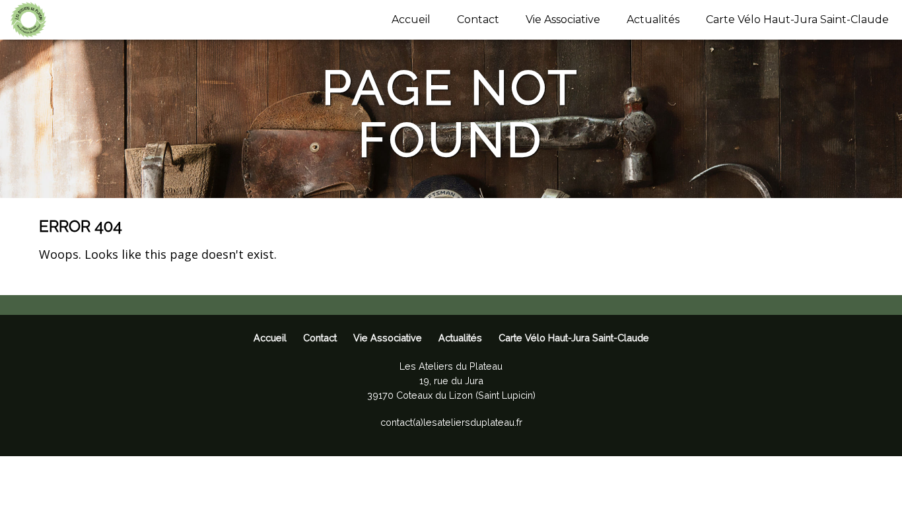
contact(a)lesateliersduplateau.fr (451, 422)
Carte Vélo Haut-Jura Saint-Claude (797, 19)
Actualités (653, 19)
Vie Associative (563, 19)
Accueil (411, 19)
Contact (478, 19)
